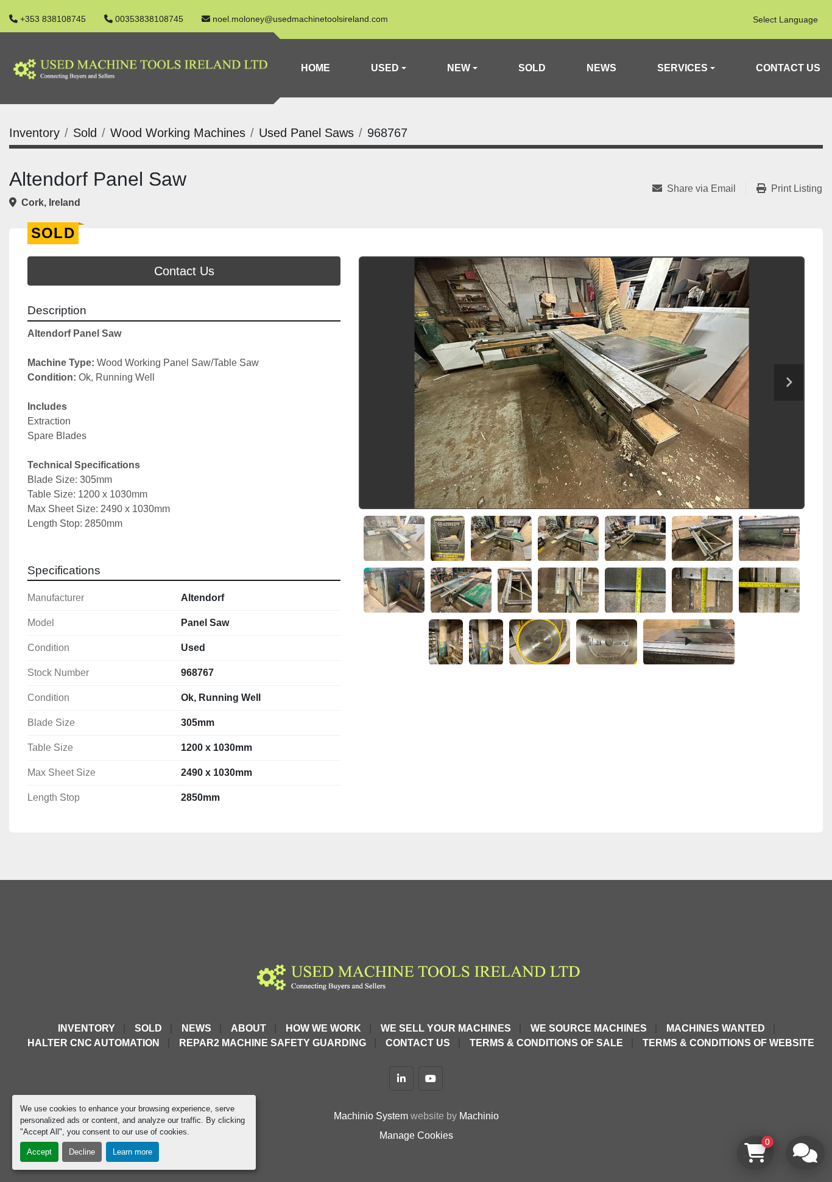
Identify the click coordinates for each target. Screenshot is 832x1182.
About (248, 1028)
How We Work (323, 1028)
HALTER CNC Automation (93, 1043)
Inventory (86, 1028)
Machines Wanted (715, 1028)
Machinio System (371, 1116)
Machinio (479, 1116)
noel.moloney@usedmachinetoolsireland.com (300, 19)
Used (385, 68)
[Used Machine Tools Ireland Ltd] (416, 975)
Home (315, 68)
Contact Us (788, 68)
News (601, 68)
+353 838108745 (53, 19)
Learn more (132, 1151)
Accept (39, 1151)
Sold (532, 68)
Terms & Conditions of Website (728, 1043)
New (458, 68)
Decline (82, 1151)
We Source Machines (589, 1028)
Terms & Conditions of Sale (546, 1043)
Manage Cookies (416, 1135)
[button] (388, 68)
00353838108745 (149, 19)
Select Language (785, 19)
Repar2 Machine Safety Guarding (272, 1043)
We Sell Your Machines (446, 1028)
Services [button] (682, 68)
